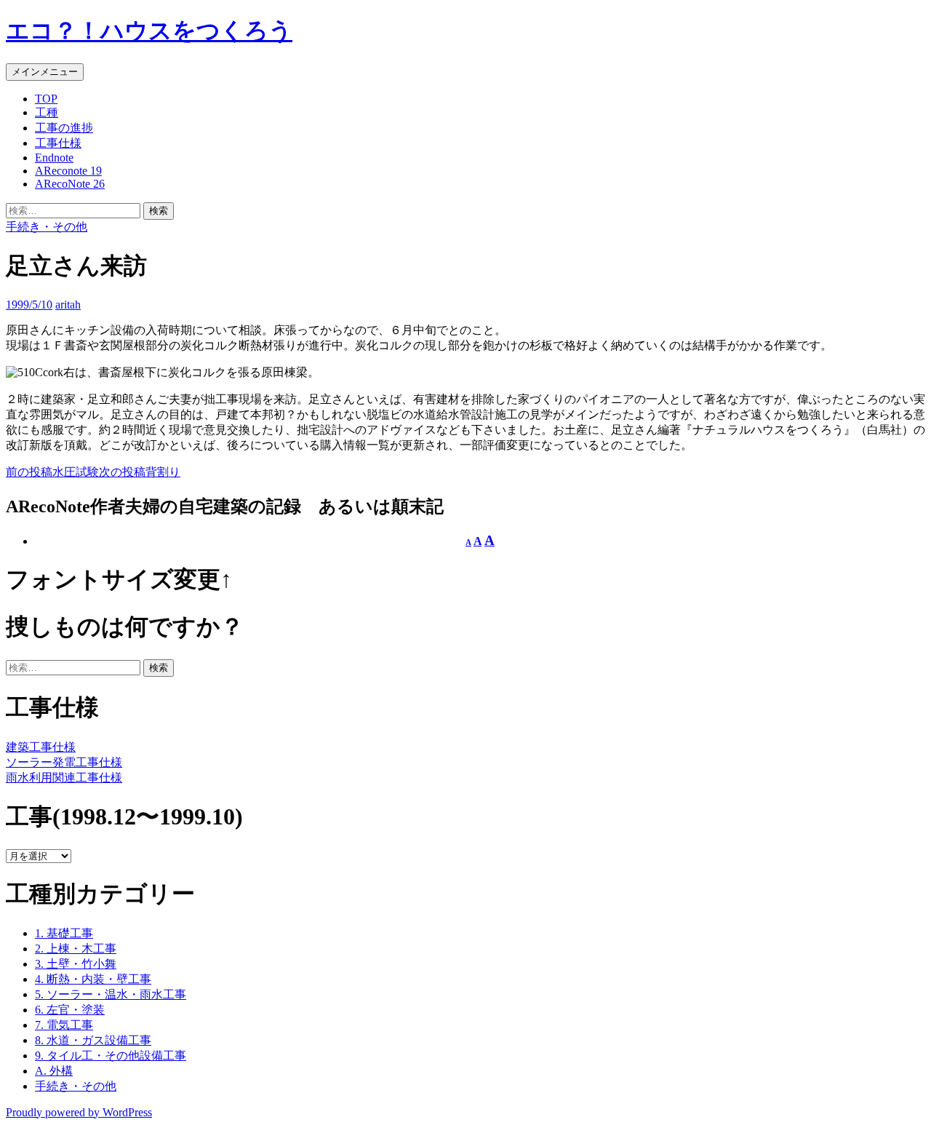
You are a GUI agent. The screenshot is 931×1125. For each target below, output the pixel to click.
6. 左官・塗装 (70, 1009)
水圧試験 (52, 472)
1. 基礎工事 (64, 933)
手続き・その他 (46, 226)
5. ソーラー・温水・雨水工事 (110, 994)
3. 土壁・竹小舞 (75, 964)
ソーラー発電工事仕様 (64, 762)
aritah (68, 304)
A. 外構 (54, 1071)
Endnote (54, 157)
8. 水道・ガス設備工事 (93, 1040)
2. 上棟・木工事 (75, 948)
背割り (139, 472)
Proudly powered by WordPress (79, 1112)
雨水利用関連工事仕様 (64, 777)
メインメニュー (45, 71)
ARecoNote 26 (70, 184)
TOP (46, 98)
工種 (46, 112)
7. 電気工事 (64, 1025)
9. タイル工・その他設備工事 (110, 1055)
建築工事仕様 (41, 747)
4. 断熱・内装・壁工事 (93, 979)
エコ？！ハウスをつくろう (149, 30)
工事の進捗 (64, 128)
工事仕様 (58, 143)
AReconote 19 (68, 170)
